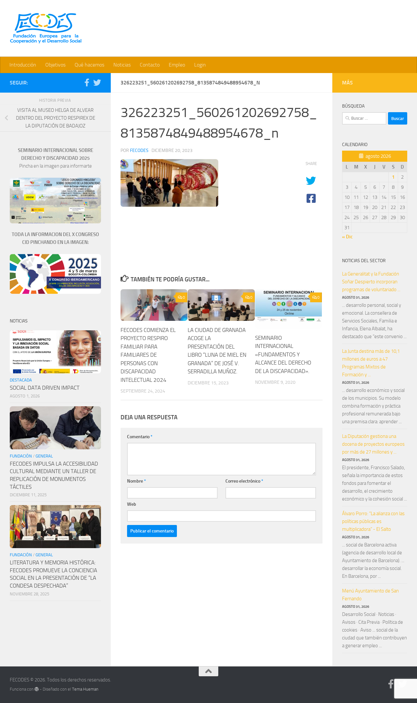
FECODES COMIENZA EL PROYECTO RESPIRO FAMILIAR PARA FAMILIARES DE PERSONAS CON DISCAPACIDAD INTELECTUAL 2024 (148, 355)
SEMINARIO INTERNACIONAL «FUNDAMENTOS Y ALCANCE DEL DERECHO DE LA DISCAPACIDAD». (283, 354)
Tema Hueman (85, 689)
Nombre (136, 481)
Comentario (139, 437)
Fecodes (139, 150)
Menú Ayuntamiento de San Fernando (370, 595)
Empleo (177, 65)
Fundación (21, 456)
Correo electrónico (244, 481)
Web (131, 504)
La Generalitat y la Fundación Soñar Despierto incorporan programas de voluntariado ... (371, 281)
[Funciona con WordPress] (37, 689)
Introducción (22, 65)
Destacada (21, 380)
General (44, 456)
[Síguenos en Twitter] (97, 82)
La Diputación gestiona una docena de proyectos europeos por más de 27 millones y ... (373, 444)
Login (200, 65)
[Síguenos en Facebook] (87, 82)
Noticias (122, 65)
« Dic (347, 237)
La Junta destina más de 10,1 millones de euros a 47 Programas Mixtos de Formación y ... (371, 363)
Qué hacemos (89, 65)
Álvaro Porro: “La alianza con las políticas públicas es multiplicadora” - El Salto (373, 521)
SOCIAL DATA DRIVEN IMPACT (44, 387)
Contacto (150, 65)
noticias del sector (364, 260)
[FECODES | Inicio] (45, 28)
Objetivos (55, 65)
